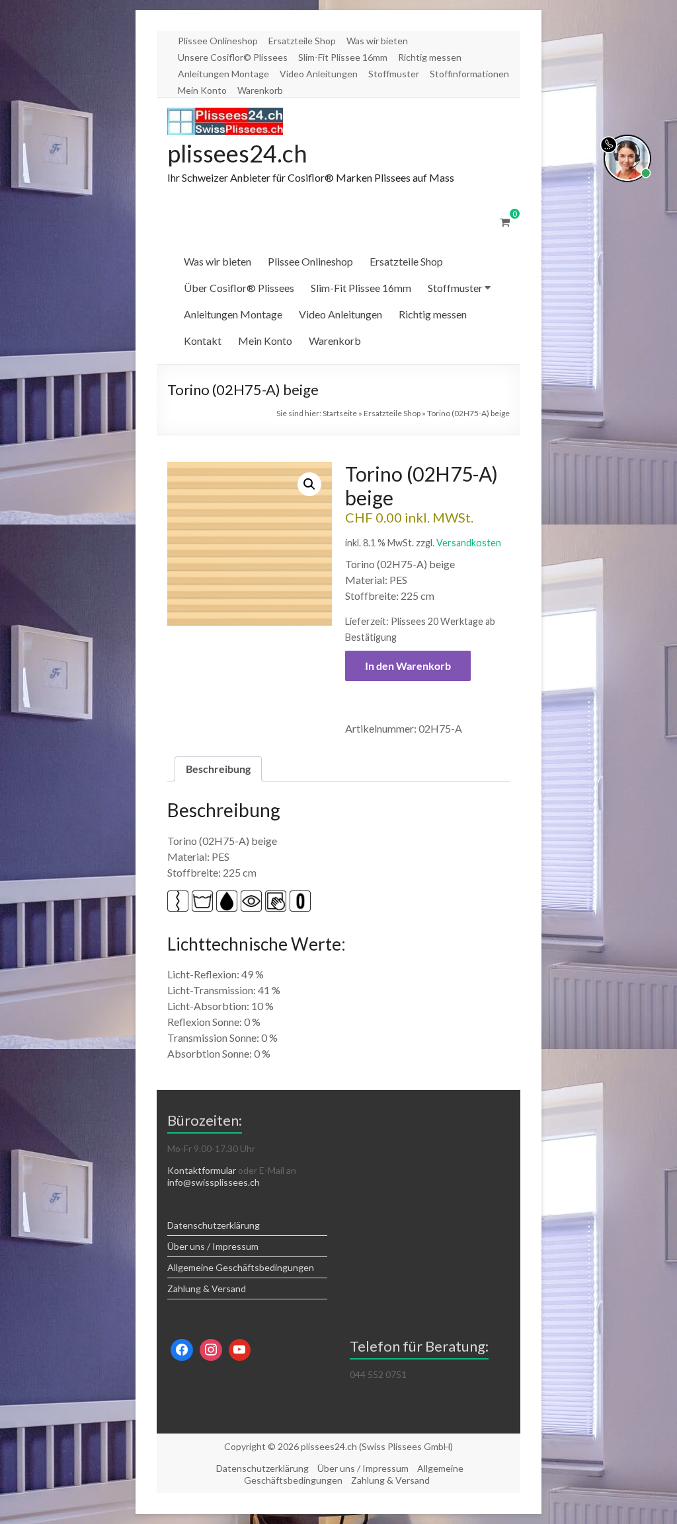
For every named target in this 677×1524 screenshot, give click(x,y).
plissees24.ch (237, 153)
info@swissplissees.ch (213, 1182)
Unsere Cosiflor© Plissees (233, 57)
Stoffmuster (393, 73)
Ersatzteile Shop (302, 40)
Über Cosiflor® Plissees (239, 287)
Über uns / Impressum (213, 1246)
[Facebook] (181, 1350)
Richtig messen (429, 57)
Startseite (340, 413)
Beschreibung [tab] (218, 768)
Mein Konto (202, 90)
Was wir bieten (377, 40)
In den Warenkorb (408, 665)
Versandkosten (468, 542)
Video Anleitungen (319, 73)
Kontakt (202, 340)
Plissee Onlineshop (218, 40)
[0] (505, 222)
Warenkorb (260, 90)
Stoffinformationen (469, 73)
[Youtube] (240, 1350)
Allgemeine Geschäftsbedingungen (240, 1267)
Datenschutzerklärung (213, 1225)
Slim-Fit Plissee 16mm (342, 57)
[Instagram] (210, 1350)
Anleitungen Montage (223, 73)
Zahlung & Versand (206, 1288)
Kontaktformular (201, 1170)
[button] (309, 484)
